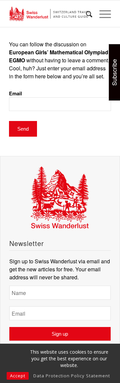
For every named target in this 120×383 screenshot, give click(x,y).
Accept (17, 376)
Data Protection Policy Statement (71, 376)
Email (15, 93)
